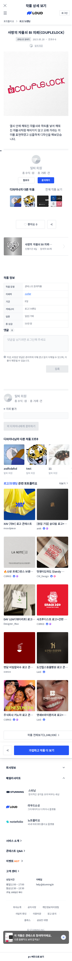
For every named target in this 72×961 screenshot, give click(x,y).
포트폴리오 (9, 21)
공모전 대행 (42, 920)
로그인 (64, 13)
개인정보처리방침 (50, 907)
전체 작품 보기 (53, 189)
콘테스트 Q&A (14, 851)
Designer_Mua (11, 623)
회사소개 (17, 907)
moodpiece (10, 528)
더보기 (62, 483)
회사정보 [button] (11, 767)
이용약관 (37, 913)
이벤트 (13, 861)
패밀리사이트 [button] (13, 778)
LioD (39, 671)
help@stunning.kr (45, 884)
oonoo (7, 671)
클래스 (27, 920)
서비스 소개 (12, 841)
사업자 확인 (21, 913)
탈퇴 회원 (8, 473)
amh (39, 528)
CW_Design (43, 576)
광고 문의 (51, 913)
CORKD (7, 576)
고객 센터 (11, 871)
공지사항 (32, 907)
